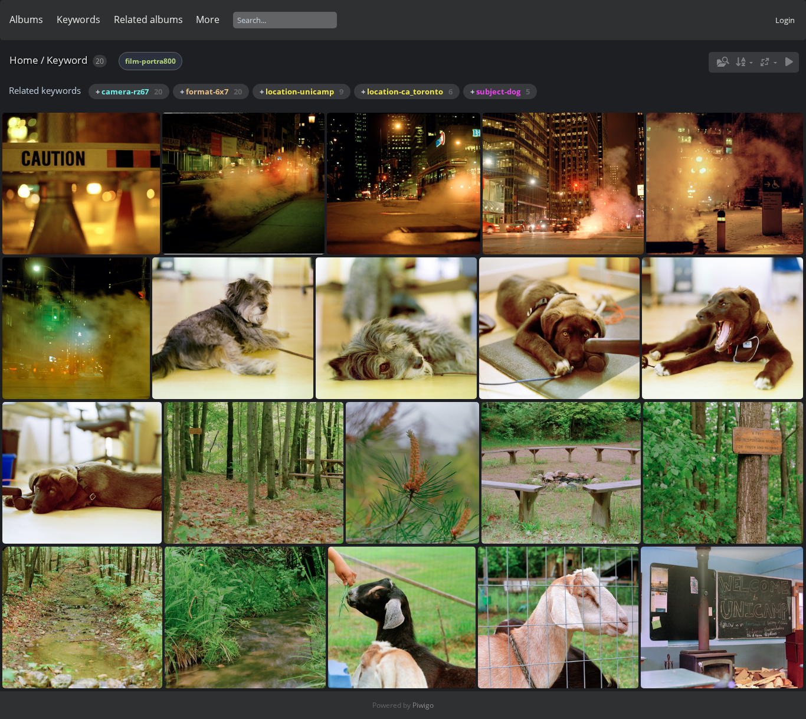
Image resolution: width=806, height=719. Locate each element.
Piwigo (423, 705)
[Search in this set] (722, 62)
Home (23, 60)
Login (785, 20)
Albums (26, 19)
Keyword (67, 60)
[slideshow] (789, 62)
